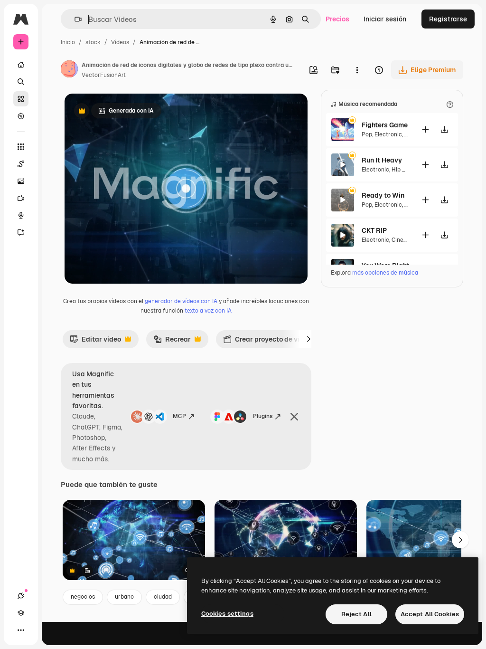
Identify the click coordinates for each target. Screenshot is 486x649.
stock (93, 42)
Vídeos (120, 42)
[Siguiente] (308, 339)
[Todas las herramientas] (20, 146)
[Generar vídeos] (20, 198)
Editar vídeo (95, 341)
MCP (179, 416)
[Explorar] (20, 116)
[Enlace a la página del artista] (69, 70)
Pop (367, 134)
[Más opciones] (356, 69)
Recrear (172, 341)
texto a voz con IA (208, 311)
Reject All (356, 614)
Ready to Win (383, 195)
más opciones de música (385, 273)
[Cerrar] (294, 416)
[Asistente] (20, 232)
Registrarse (448, 19)
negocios (83, 597)
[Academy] (20, 612)
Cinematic (405, 240)
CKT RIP (374, 230)
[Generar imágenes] (20, 181)
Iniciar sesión (385, 19)
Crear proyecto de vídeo (267, 341)
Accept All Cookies (430, 614)
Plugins (262, 416)
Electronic (388, 134)
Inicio (68, 42)
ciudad (163, 597)
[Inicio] (20, 64)
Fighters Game (385, 125)
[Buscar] (20, 81)
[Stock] (20, 98)
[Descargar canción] (444, 129)
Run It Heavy (382, 160)
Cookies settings (227, 614)
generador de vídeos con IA (181, 301)
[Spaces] (20, 164)
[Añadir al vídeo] (425, 129)
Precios (337, 19)
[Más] (20, 630)
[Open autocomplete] (74, 19)
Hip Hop (402, 169)
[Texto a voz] (20, 215)
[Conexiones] (20, 595)
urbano (124, 597)
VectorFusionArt (104, 75)
